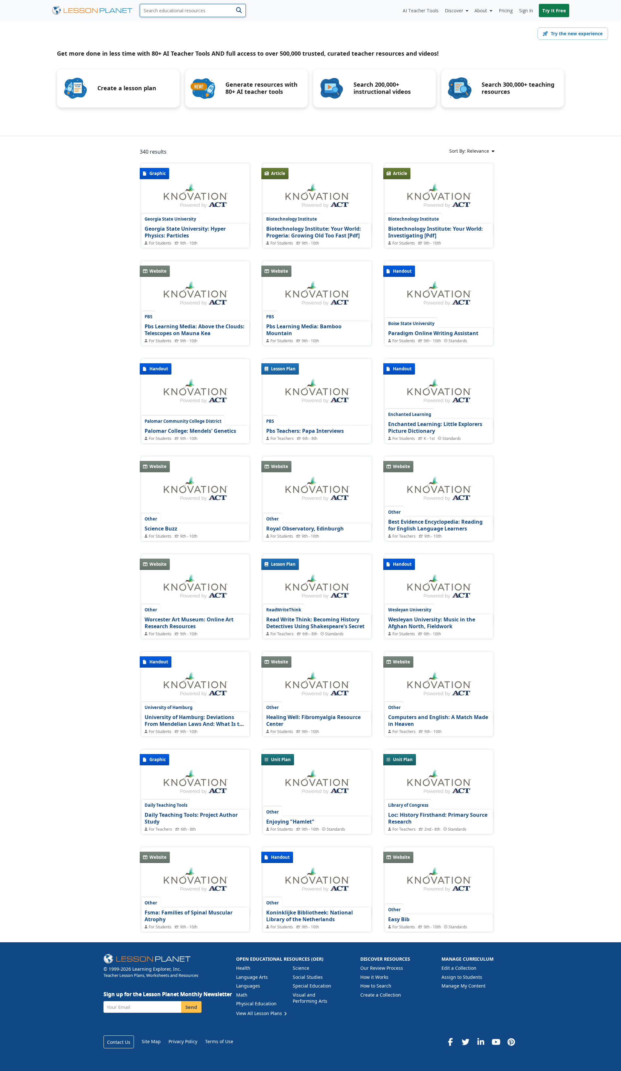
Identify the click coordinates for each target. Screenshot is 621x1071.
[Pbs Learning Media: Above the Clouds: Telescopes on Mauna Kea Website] (195, 296)
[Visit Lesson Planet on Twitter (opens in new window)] (465, 1041)
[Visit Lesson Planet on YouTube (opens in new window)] (495, 1041)
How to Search (375, 986)
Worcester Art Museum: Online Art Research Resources (189, 623)
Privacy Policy (183, 1041)
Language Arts (252, 977)
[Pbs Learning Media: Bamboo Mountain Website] (317, 296)
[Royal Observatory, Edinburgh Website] (317, 492)
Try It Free (554, 10)
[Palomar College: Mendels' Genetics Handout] (195, 394)
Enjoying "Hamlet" (290, 821)
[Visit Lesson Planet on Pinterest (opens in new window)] (511, 1041)
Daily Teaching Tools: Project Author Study (191, 818)
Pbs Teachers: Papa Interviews (305, 430)
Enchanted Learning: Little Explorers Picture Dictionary (435, 428)
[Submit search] (239, 10)
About (480, 10)
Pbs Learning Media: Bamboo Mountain (304, 330)
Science (301, 968)
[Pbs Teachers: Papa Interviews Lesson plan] (317, 394)
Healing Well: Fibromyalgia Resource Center (313, 721)
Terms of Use (219, 1041)
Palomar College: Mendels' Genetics (190, 430)
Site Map (151, 1041)
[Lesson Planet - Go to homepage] (96, 10)
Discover (454, 10)
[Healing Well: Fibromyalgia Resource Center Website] (317, 687)
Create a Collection (380, 995)
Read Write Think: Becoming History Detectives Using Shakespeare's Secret (315, 623)
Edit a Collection (458, 968)
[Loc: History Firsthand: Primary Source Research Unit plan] (439, 785)
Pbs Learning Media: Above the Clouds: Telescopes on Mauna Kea (195, 330)
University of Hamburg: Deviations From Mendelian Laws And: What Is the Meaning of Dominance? (195, 724)
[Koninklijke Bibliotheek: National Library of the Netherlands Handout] (317, 883)
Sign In (526, 10)
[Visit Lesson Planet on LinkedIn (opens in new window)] (480, 1041)
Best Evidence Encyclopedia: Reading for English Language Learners (435, 525)
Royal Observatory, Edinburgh (305, 528)
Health (243, 968)
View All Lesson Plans (259, 1013)
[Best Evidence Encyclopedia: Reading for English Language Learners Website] (439, 492)
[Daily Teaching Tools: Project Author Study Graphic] (195, 785)
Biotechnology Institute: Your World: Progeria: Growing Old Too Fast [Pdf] (313, 232)
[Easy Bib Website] (439, 883)
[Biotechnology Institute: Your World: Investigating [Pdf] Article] (439, 199)
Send (191, 1007)
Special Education (312, 986)
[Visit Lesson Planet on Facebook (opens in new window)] (450, 1041)
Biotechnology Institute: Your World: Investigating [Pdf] (435, 232)
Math (241, 995)
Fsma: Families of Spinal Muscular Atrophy (189, 916)
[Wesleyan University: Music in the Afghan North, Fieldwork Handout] (439, 590)
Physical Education (256, 1003)
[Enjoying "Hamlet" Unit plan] (317, 785)
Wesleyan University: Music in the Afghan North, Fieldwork (431, 623)
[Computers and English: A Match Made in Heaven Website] (439, 687)
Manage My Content (463, 986)
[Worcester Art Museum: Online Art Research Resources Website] (195, 590)
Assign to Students (461, 977)
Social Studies (308, 977)
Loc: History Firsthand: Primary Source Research (437, 818)
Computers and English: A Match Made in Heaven (438, 721)
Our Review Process (381, 968)
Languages (248, 986)
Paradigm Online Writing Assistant (433, 333)
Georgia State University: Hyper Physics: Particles (185, 232)
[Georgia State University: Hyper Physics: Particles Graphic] (195, 199)
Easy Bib (398, 919)
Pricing (506, 10)
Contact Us (118, 1042)
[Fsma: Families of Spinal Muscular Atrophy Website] (195, 883)
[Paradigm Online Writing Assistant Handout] (439, 296)
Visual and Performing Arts (310, 998)
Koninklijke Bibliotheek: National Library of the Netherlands (309, 916)
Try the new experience (577, 33)
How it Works (374, 977)
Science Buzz (161, 528)
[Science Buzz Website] (195, 492)
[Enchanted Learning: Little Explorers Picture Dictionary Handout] (439, 394)
